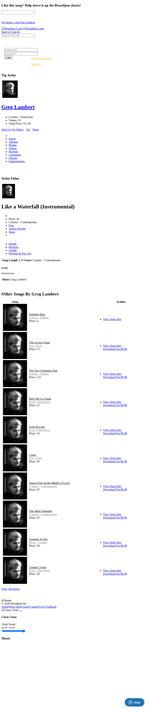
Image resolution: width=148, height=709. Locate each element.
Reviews (14, 247)
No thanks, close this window (18, 22)
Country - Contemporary (43, 486)
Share (35, 129)
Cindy (32, 454)
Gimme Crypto (37, 567)
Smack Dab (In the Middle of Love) (49, 483)
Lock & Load (37, 426)
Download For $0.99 (115, 349)
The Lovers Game (39, 342)
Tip (28, 129)
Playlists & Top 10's (20, 253)
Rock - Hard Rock (39, 401)
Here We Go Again (40, 398)
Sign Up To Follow (12, 129)
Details (13, 243)
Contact (34, 606)
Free (11, 225)
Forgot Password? (41, 58)
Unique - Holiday (39, 317)
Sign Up (36, 64)
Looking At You (38, 539)
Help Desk (15, 606)
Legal (25, 606)
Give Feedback (47, 606)
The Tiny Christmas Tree (43, 370)
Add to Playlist (17, 228)
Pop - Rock (35, 345)
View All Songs (10, 588)
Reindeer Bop (37, 314)
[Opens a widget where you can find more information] (134, 702)
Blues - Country (38, 542)
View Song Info (112, 319)
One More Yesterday (41, 511)
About (5, 606)
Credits (13, 250)
